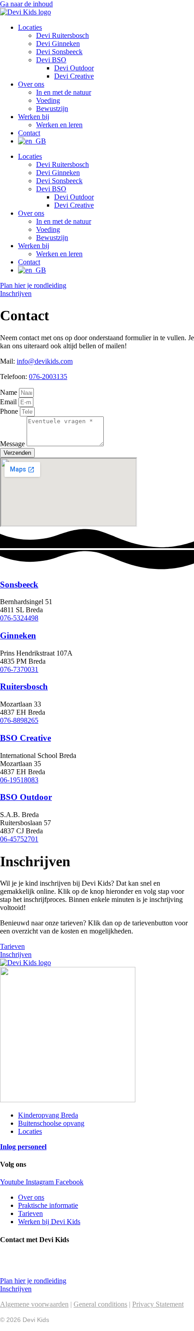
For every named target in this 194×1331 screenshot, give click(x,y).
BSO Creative (25, 738)
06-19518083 (19, 780)
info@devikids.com (45, 361)
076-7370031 (19, 669)
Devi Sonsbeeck (59, 51)
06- (4, 839)
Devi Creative (74, 76)
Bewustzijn (52, 108)
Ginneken (18, 635)
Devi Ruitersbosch (62, 35)
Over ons (31, 84)
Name (9, 392)
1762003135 (51, 1265)
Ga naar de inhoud (26, 4)
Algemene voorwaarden (34, 1304)
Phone (10, 411)
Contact (29, 133)
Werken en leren (59, 125)
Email (9, 402)
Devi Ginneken (58, 43)
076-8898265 (19, 720)
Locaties (30, 27)
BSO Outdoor (26, 797)
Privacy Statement (158, 1304)
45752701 (23, 839)
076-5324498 (19, 618)
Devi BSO (51, 60)
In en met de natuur (63, 92)
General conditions (100, 1304)
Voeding (48, 100)
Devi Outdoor (74, 68)
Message (13, 444)
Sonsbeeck (19, 584)
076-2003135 (48, 376)
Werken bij (33, 116)
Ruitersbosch (24, 686)
